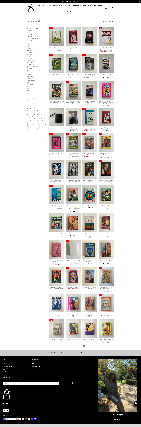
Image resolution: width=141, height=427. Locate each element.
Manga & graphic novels (33, 66)
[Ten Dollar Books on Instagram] (8, 403)
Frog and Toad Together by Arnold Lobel (56, 48)
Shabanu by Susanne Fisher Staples (106, 261)
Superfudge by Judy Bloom (106, 314)
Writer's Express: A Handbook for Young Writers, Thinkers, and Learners (57, 102)
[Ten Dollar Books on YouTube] (7, 403)
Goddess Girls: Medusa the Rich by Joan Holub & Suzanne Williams (73, 102)
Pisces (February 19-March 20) (34, 131)
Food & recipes (31, 78)
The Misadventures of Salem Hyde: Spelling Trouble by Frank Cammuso (56, 76)
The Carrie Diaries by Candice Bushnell (106, 234)
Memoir (29, 50)
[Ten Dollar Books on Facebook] (5, 403)
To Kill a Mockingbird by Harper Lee (90, 101)
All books (29, 30)
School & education (31, 95)
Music (94, 6)
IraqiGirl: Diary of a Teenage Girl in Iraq (90, 287)
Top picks (29, 32)
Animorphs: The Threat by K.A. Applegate (90, 154)
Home (38, 6)
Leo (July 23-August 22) (32, 117)
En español (29, 56)
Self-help (29, 101)
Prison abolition (30, 96)
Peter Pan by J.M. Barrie (89, 339)
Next (92, 346)
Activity (29, 90)
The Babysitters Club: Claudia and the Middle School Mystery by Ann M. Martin (106, 155)
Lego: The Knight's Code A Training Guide (89, 261)
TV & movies (30, 84)
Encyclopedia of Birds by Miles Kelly (73, 314)
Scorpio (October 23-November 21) (35, 123)
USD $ (5, 410)
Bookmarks (29, 40)
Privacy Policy (35, 365)
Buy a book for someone (56, 6)
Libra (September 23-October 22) (35, 121)
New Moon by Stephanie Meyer (90, 48)
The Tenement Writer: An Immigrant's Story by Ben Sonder (106, 288)
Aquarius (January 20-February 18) (35, 129)
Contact (69, 11)
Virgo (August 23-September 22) (35, 119)
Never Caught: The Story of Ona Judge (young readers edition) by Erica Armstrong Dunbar (73, 207)
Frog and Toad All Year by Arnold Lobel (73, 154)
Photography (30, 76)
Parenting (29, 68)
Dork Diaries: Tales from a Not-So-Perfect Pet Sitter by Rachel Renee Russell (106, 102)
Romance (29, 74)
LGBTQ (28, 72)
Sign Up (66, 383)
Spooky (29, 92)
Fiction (28, 42)
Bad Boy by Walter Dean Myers (73, 340)
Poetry (28, 46)
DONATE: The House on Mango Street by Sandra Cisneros (90, 235)
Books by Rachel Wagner (33, 38)
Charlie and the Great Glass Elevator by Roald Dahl (56, 206)
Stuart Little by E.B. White (57, 339)
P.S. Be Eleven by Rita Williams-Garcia (90, 314)
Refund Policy (35, 363)
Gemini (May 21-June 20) (33, 113)
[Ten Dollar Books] (31, 8)
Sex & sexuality (30, 99)
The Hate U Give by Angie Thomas (73, 261)
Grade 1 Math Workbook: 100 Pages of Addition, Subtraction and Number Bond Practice (106, 49)
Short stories (30, 52)
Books (44, 6)
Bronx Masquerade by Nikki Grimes (89, 180)
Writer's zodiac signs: (32, 107)
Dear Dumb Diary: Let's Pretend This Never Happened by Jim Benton (56, 155)
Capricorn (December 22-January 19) (36, 127)
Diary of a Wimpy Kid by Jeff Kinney (106, 128)
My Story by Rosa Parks (56, 314)
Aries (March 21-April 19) (33, 109)
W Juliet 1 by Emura (73, 233)
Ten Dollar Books (9, 415)
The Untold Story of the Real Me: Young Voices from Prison (73, 180)
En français (29, 58)
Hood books (30, 70)
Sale (28, 105)
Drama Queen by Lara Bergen (73, 287)
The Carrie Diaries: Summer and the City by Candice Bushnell (56, 262)
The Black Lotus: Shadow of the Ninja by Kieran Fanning (56, 287)
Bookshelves (87, 6)
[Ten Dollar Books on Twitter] (3, 403)
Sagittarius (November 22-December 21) (37, 125)
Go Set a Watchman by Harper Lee (73, 75)
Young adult (33, 17)
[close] (139, 1)
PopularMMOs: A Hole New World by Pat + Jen (56, 234)
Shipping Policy (35, 362)
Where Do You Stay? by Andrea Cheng (73, 128)
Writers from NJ (31, 80)
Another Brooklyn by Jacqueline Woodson (106, 75)
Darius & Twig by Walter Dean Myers (106, 340)
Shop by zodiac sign (73, 6)
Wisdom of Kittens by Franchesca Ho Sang (90, 75)
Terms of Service (36, 366)
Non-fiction (29, 44)
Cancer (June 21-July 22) (33, 115)
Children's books (31, 64)
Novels (28, 48)
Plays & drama (30, 54)
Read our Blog (117, 419)
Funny (28, 88)
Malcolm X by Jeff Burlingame (106, 180)
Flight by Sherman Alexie (90, 205)
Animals (29, 86)
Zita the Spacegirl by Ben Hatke (106, 206)
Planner (56, 128)
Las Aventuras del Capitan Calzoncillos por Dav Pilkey (56, 180)
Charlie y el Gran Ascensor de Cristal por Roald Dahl (90, 128)
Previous (72, 346)
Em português (30, 60)
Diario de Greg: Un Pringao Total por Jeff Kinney (73, 48)
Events (100, 6)
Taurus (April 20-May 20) (33, 111)
